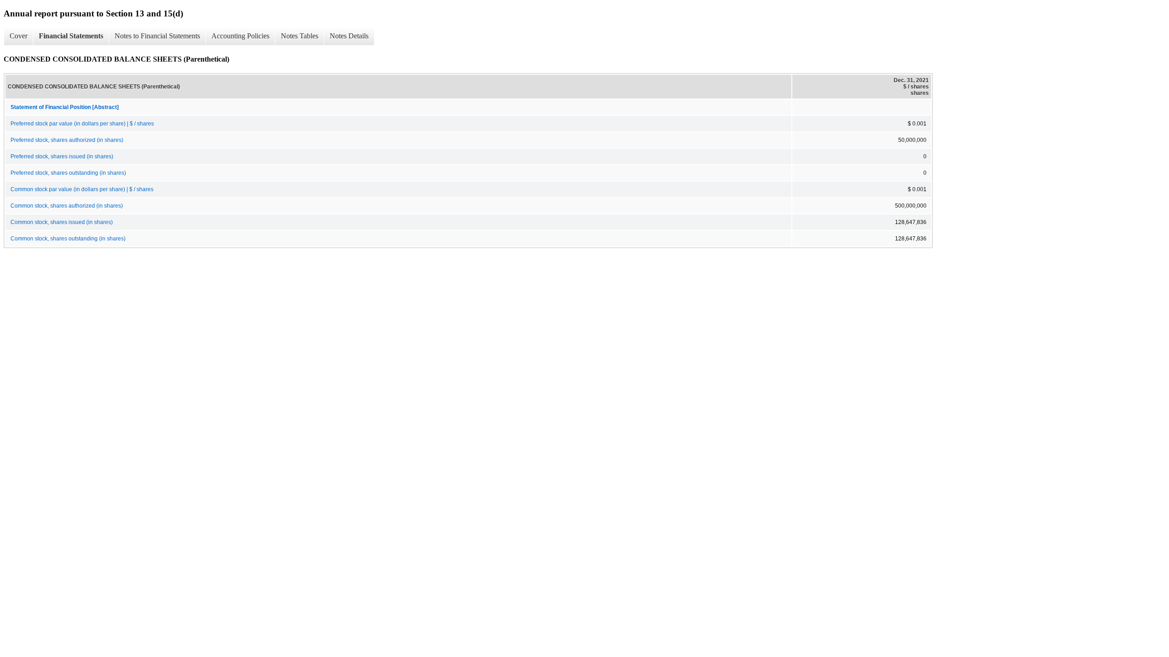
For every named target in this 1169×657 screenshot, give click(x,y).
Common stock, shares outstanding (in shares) (68, 238)
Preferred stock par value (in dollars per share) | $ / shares (82, 123)
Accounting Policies (240, 36)
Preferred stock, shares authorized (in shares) (67, 140)
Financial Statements (71, 36)
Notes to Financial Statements (157, 36)
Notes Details (349, 36)
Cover (18, 36)
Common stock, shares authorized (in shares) (67, 206)
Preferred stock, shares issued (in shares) (62, 156)
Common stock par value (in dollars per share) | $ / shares (82, 189)
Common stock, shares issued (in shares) (62, 222)
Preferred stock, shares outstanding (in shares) (68, 173)
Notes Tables (299, 36)
